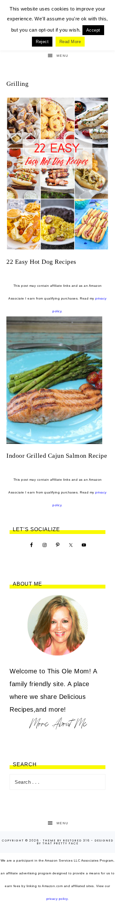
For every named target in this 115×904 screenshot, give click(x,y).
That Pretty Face (60, 843)
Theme (49, 840)
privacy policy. (57, 898)
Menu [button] (62, 55)
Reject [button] (42, 41)
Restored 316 (76, 840)
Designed (104, 840)
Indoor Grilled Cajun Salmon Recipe (56, 455)
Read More (70, 41)
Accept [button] (93, 30)
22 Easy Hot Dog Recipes (41, 261)
